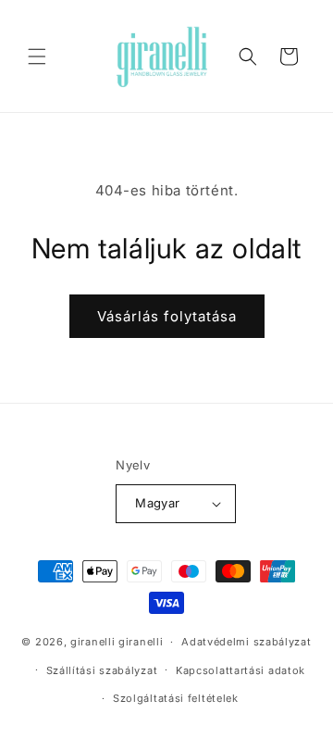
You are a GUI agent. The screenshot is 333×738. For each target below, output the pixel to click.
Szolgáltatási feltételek (176, 698)
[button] (37, 56)
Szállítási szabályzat (102, 670)
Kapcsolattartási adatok (240, 670)
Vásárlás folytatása (167, 316)
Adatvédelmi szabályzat (246, 641)
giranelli (92, 641)
